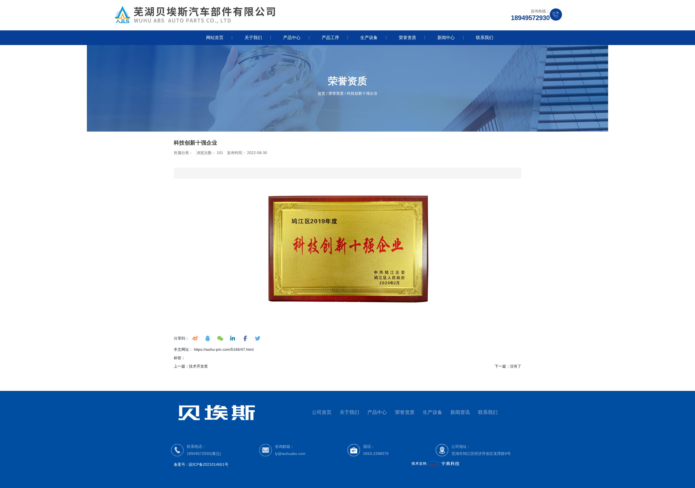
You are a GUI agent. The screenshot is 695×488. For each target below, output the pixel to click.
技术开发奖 (198, 366)
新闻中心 (446, 37)
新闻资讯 (460, 412)
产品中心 (292, 37)
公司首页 (321, 412)
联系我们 (484, 37)
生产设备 (369, 37)
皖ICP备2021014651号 (208, 464)
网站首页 (214, 37)
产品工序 (330, 37)
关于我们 (253, 37)
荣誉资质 (407, 37)
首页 (322, 93)
